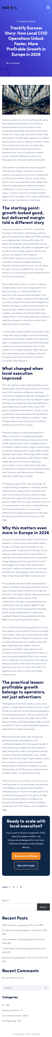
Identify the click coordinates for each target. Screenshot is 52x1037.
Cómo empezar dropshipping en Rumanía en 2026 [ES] (23, 941)
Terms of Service (33, 1034)
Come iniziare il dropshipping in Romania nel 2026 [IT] (23, 950)
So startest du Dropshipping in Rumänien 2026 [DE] (24, 932)
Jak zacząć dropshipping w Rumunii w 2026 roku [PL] (25, 959)
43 (6, 1005)
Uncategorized (11, 1020)
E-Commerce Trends (26, 21)
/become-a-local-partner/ (22, 659)
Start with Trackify (26, 865)
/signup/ (44, 659)
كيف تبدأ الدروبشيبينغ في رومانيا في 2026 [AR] (22, 924)
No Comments (13, 63)
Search (5, 900)
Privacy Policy (18, 1034)
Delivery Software (12, 1010)
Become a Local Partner (26, 855)
